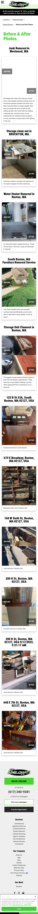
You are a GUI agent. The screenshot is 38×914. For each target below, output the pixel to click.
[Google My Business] (23, 893)
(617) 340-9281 (19, 791)
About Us (19, 855)
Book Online (19, 781)
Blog (19, 860)
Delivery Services (19, 841)
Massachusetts (18, 19)
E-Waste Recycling (19, 834)
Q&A (19, 857)
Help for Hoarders (19, 836)
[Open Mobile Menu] (2, 2)
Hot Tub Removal (19, 839)
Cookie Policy (27, 905)
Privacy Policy (19, 870)
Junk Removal (19, 823)
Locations (6, 19)
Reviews (19, 886)
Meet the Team (19, 868)
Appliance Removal (19, 826)
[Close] (35, 896)
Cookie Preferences (17, 905)
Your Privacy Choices (17, 873)
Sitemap (19, 875)
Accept (19, 909)
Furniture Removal (19, 829)
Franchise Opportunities (19, 809)
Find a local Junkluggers (19, 802)
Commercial (19, 844)
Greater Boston (8, 24)
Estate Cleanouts (19, 831)
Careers (19, 863)
